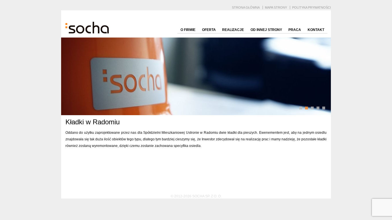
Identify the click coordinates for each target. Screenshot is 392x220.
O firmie (188, 30)
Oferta (209, 30)
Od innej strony (266, 30)
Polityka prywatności (311, 7)
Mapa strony (276, 7)
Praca (294, 30)
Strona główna (246, 7)
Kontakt (316, 30)
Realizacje (233, 30)
